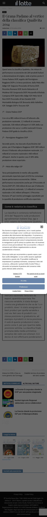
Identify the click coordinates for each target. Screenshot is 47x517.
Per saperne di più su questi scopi (35, 275)
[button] (42, 227)
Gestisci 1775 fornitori (17, 275)
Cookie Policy (17, 291)
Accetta (23, 281)
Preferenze (23, 287)
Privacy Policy (29, 291)
